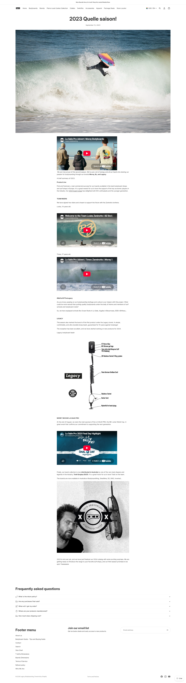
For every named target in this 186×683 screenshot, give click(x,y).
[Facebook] (161, 676)
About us (19, 635)
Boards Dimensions (22, 657)
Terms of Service (21, 661)
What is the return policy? (28, 596)
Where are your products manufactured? (33, 611)
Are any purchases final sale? (29, 601)
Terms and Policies (93, 676)
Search (18, 646)
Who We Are (20, 669)
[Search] (159, 8)
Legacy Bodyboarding (27, 676)
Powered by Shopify (40, 676)
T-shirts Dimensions (22, 654)
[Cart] (169, 8)
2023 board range (75, 191)
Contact (18, 643)
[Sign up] (167, 630)
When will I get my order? (28, 606)
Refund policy (20, 665)
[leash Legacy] (93, 375)
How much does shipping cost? (30, 616)
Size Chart (19, 650)
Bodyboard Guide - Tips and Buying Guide (30, 639)
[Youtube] (169, 676)
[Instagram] (165, 676)
